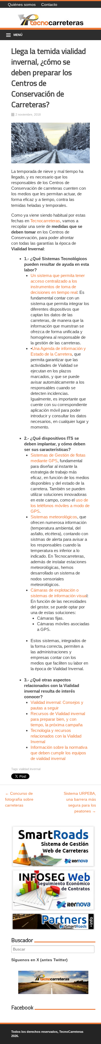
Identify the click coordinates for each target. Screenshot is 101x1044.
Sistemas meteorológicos (54, 516)
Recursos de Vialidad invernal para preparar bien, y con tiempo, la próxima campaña (58, 719)
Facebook (22, 1007)
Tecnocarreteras (45, 220)
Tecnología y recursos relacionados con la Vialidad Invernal (56, 736)
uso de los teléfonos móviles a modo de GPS (60, 506)
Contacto (49, 4)
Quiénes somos (22, 4)
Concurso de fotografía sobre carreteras (19, 799)
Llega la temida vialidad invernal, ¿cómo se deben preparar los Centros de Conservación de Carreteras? (48, 77)
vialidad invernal (29, 769)
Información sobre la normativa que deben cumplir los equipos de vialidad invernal (59, 753)
